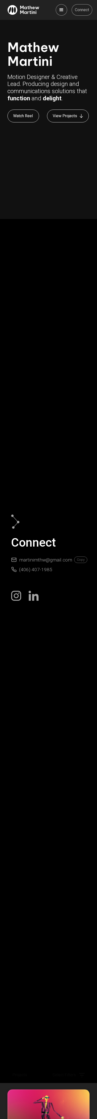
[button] (61, 10)
